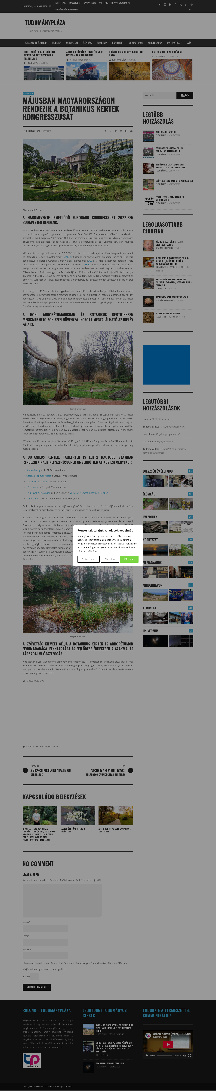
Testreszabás (88, 559)
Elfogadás (129, 559)
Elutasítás (110, 559)
